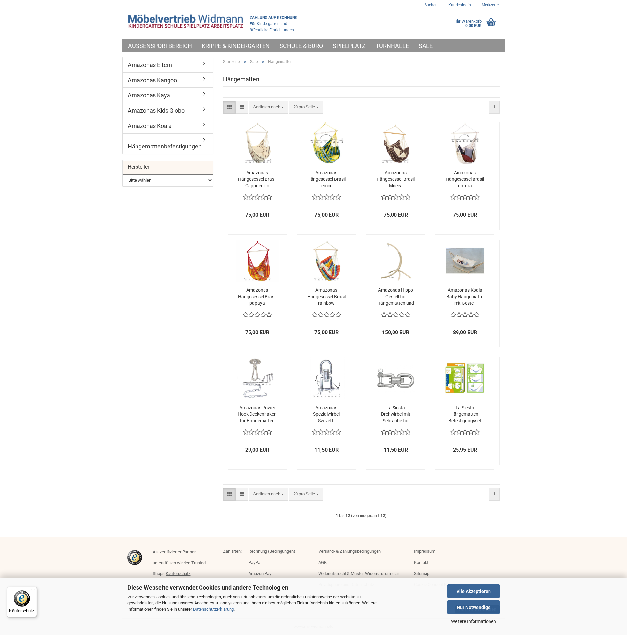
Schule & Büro (301, 45)
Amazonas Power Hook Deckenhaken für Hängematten (257, 414)
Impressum (424, 551)
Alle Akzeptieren (474, 591)
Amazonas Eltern (150, 64)
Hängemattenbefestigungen (164, 146)
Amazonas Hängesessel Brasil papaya (257, 296)
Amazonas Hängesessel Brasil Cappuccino (257, 179)
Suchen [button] (431, 5)
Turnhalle (392, 45)
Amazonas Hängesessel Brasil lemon (326, 179)
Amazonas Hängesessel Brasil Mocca (396, 179)
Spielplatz (349, 45)
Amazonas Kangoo (152, 80)
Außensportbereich (160, 45)
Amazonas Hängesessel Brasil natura (465, 179)
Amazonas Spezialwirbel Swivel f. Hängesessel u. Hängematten (326, 414)
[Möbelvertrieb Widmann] (186, 21)
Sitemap (421, 573)
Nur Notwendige (473, 607)
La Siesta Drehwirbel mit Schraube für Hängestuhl (395, 414)
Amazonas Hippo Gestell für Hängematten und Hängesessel (395, 296)
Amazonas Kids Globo (156, 110)
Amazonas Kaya (149, 95)
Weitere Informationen (473, 621)
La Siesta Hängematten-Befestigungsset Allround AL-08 (464, 414)
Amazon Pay (260, 573)
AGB (322, 562)
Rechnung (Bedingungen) (272, 551)
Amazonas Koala (150, 125)
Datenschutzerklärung (213, 609)
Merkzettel (490, 5)
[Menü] (33, 591)
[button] (229, 107)
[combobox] (268, 107)
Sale (426, 45)
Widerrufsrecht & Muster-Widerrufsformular (358, 573)
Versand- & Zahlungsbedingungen (349, 551)
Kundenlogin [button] (459, 5)
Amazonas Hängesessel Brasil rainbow (326, 296)
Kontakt (421, 562)
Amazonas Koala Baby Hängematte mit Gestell (464, 296)
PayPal (255, 562)
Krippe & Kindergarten (236, 45)
